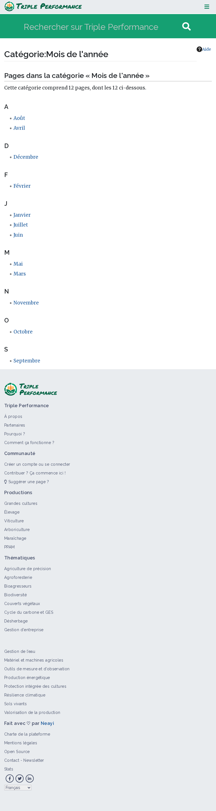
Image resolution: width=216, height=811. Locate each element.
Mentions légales (20, 743)
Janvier (22, 215)
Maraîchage (15, 538)
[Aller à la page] (186, 26)
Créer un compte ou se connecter (37, 464)
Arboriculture (17, 529)
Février (22, 186)
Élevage (11, 512)
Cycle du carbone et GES (28, 612)
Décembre (26, 157)
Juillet (21, 225)
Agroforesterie (18, 577)
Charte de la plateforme (27, 734)
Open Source (17, 751)
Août (19, 118)
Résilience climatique (24, 695)
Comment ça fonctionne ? (29, 442)
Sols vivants (15, 704)
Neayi (47, 723)
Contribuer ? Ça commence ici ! (35, 473)
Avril (19, 128)
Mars (20, 274)
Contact (11, 760)
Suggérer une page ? (28, 482)
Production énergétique (27, 677)
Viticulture (14, 521)
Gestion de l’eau (19, 651)
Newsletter (33, 760)
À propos (13, 416)
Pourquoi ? (14, 434)
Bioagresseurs (18, 586)
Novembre (26, 303)
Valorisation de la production (32, 712)
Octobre (23, 332)
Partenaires (14, 425)
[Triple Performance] (43, 6)
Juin (18, 235)
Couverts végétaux (22, 603)
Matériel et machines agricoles (33, 660)
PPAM (9, 547)
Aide (206, 49)
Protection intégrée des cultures (35, 686)
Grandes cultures (20, 503)
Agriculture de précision (27, 568)
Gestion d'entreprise (24, 630)
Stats (8, 769)
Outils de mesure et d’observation (37, 669)
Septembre (27, 361)
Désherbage (16, 621)
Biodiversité (15, 595)
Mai (18, 264)
